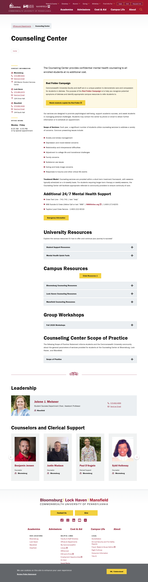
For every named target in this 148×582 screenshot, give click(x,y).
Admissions (83, 9)
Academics (66, 9)
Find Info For (107, 4)
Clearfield (33, 548)
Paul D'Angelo (87, 465)
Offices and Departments (22, 26)
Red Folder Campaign (91, 91)
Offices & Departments (69, 542)
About (132, 9)
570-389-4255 (19, 76)
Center (15, 51)
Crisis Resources (89, 276)
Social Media (65, 563)
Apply (120, 4)
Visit (127, 4)
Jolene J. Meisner (46, 402)
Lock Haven (34, 542)
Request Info (137, 4)
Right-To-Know (97, 550)
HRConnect (65, 551)
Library (63, 548)
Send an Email (19, 79)
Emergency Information (56, 218)
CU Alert (64, 560)
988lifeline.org (92, 204)
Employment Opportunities (70, 557)
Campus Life (118, 9)
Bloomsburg (34, 539)
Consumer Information (100, 553)
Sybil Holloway (120, 465)
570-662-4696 (115, 403)
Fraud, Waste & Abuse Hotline (102, 547)
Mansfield (33, 545)
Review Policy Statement (26, 574)
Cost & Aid (100, 9)
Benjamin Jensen (24, 465)
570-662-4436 (19, 106)
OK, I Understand (116, 571)
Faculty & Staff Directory (69, 539)
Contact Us (62, 513)
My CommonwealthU (68, 545)
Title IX (94, 556)
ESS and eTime (66, 554)
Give (86, 513)
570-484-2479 (19, 92)
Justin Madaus (55, 465)
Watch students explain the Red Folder (64, 103)
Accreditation (96, 539)
